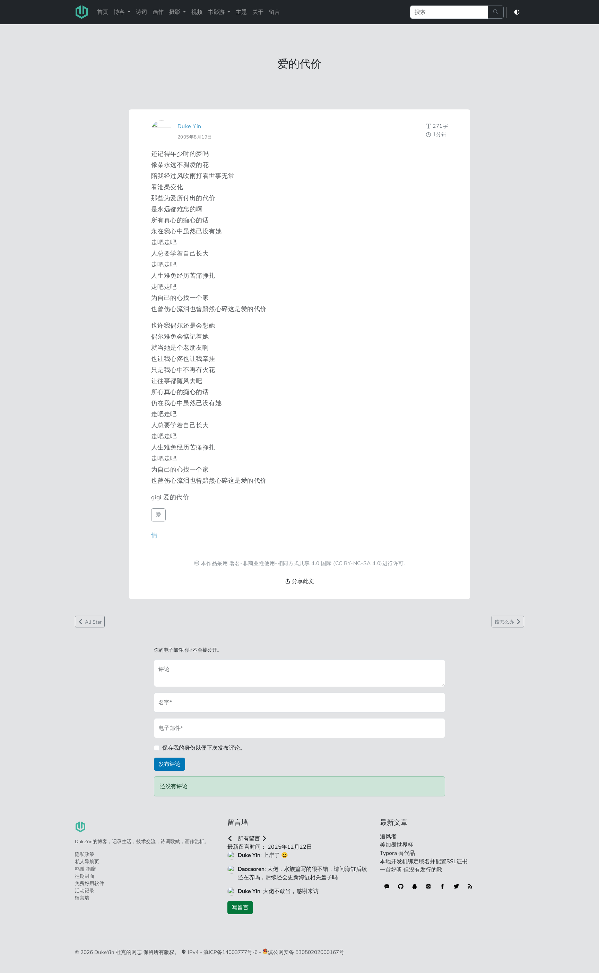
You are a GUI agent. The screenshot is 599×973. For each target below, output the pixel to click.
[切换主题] (517, 12)
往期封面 (84, 876)
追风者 (388, 836)
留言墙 (82, 898)
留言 (274, 12)
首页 (102, 12)
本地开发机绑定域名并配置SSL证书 (424, 861)
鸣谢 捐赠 (85, 869)
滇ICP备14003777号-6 (230, 952)
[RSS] (470, 886)
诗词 (141, 12)
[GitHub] (401, 886)
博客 (120, 12)
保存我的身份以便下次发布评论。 (203, 748)
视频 (196, 12)
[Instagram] (428, 886)
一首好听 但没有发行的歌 (411, 870)
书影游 (217, 12)
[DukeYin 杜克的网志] (82, 12)
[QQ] (415, 886)
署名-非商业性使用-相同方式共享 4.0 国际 (280, 563)
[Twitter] (456, 886)
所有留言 (249, 838)
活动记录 (84, 890)
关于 (257, 12)
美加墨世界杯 (396, 845)
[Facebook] (442, 886)
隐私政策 (84, 854)
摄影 (175, 12)
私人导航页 (87, 861)
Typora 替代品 (397, 853)
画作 (158, 12)
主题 (241, 12)
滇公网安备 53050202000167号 (306, 952)
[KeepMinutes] (387, 886)
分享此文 (302, 581)
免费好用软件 (89, 883)
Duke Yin (189, 126)
